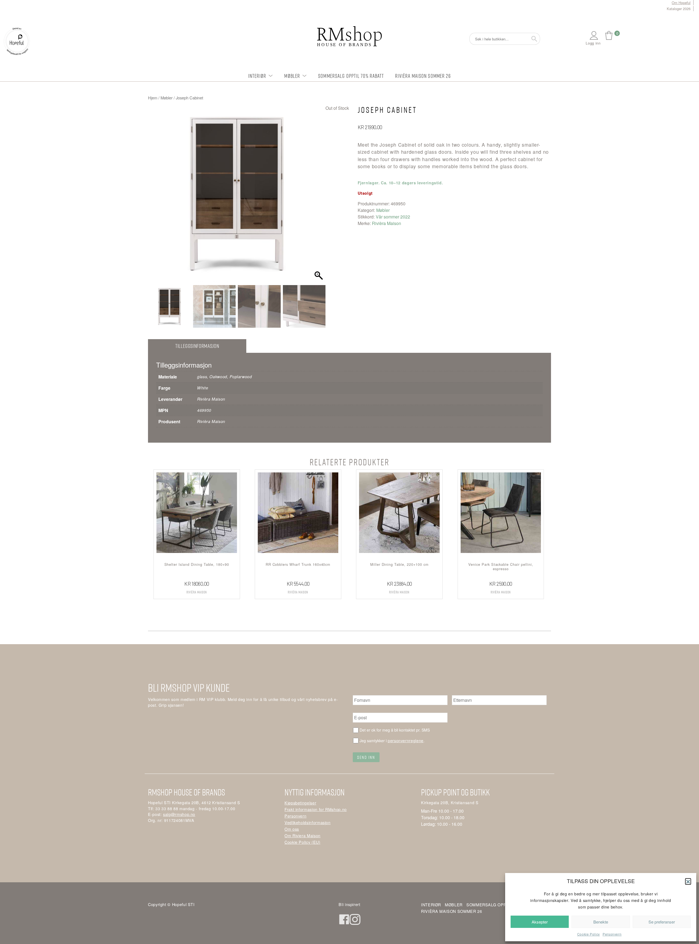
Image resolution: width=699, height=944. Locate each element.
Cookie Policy (588, 934)
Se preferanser (661, 922)
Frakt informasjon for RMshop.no (316, 809)
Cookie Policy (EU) (303, 842)
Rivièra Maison (386, 223)
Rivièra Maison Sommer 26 (423, 75)
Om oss (292, 829)
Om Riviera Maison (303, 835)
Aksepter (540, 922)
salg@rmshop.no (179, 814)
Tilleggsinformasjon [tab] (197, 346)
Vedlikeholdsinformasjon (308, 822)
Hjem (152, 97)
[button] (688, 881)
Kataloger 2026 (679, 8)
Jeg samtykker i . (392, 740)
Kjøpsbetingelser (300, 803)
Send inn (366, 757)
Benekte (600, 922)
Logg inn (593, 43)
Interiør (257, 75)
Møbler (292, 75)
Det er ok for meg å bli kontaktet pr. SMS (395, 730)
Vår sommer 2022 (393, 217)
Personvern (612, 934)
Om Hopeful (681, 2)
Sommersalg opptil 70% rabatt (351, 75)
